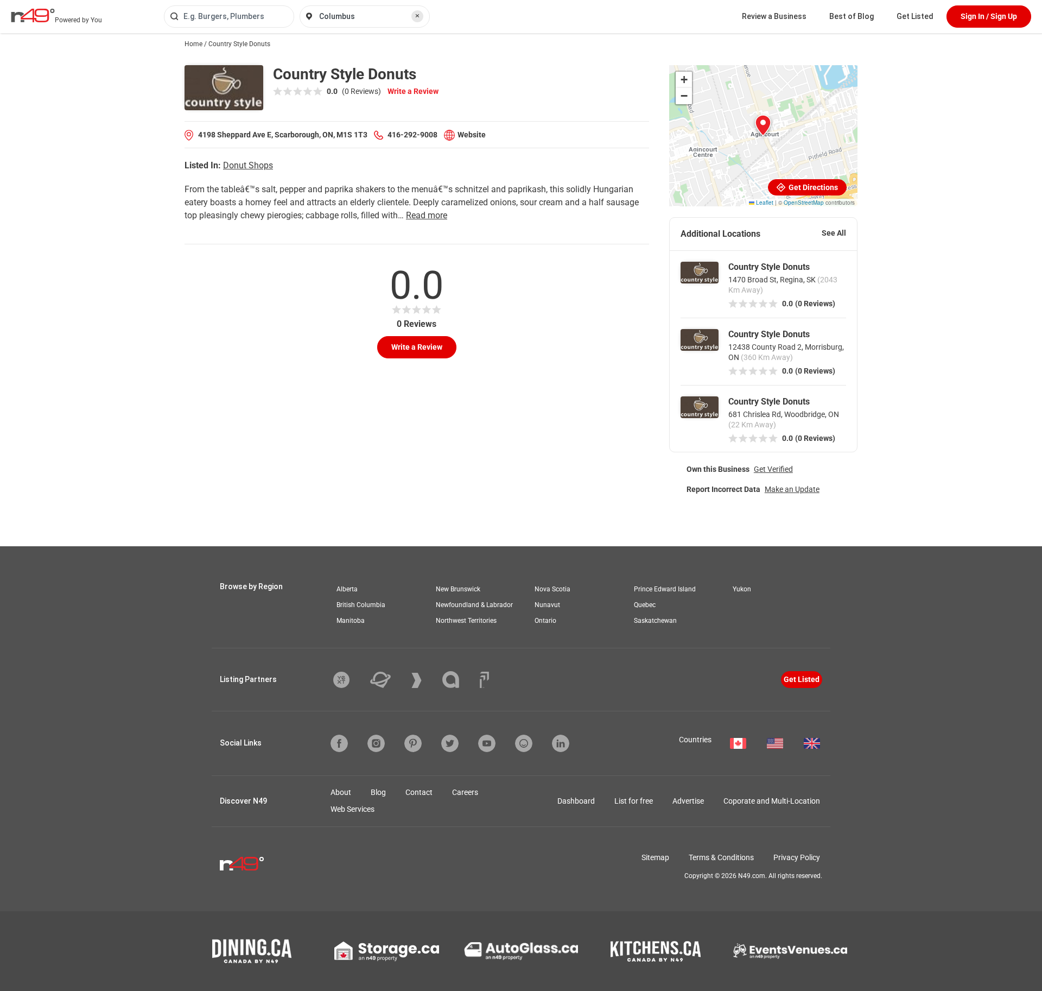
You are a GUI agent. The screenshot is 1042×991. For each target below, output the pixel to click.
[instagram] (376, 743)
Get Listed (915, 16)
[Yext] (349, 679)
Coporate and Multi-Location (771, 801)
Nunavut (547, 605)
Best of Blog (851, 16)
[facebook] (339, 743)
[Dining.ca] (252, 951)
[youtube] (487, 743)
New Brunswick (458, 589)
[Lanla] (459, 679)
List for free (633, 801)
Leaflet (763, 202)
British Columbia (360, 605)
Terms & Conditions (721, 857)
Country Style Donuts (769, 267)
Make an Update (792, 489)
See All (834, 233)
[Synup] (424, 680)
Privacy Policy (796, 857)
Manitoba (350, 620)
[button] (763, 125)
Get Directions (812, 187)
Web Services (352, 809)
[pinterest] (413, 743)
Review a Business (774, 16)
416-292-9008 (412, 134)
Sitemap (655, 857)
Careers (465, 792)
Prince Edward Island (665, 589)
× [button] (417, 16)
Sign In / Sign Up (989, 16)
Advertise (688, 801)
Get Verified (773, 469)
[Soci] (484, 679)
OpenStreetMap (804, 202)
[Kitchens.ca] (655, 951)
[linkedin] (560, 743)
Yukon (742, 589)
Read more (426, 215)
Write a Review (413, 91)
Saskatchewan (655, 620)
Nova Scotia (552, 589)
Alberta (347, 589)
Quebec (645, 605)
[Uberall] (388, 679)
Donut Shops (248, 165)
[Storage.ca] (386, 951)
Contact (419, 792)
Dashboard (576, 801)
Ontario (545, 620)
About (341, 792)
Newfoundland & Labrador (474, 605)
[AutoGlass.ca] (521, 951)
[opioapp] (524, 743)
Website (472, 134)
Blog (378, 792)
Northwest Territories (466, 620)
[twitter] (450, 743)
